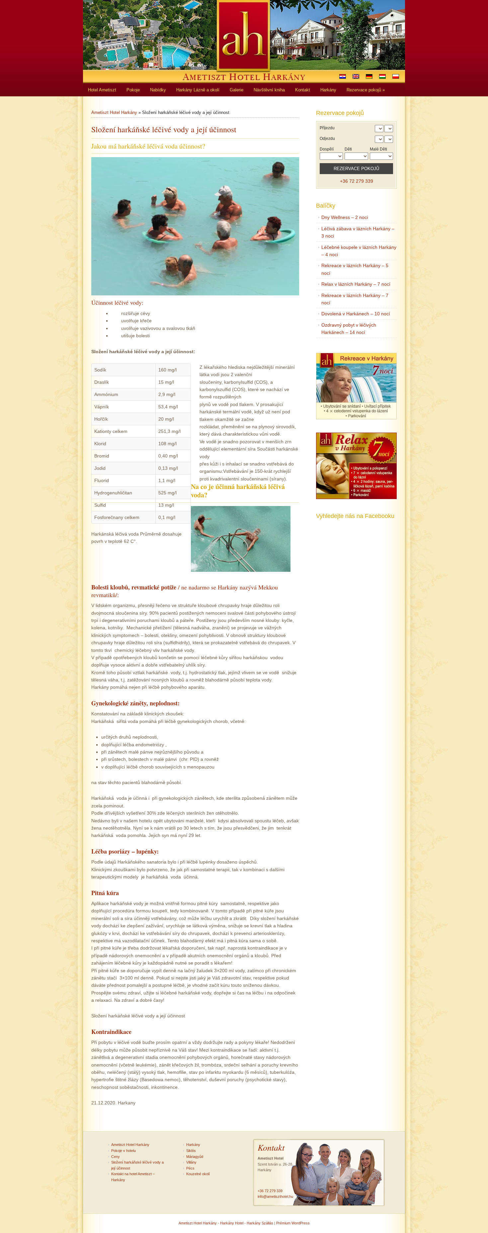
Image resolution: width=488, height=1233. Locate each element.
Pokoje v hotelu (123, 1151)
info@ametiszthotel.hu (275, 1196)
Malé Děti (378, 149)
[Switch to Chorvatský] (342, 76)
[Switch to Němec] (369, 76)
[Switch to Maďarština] (382, 76)
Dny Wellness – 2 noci (344, 217)
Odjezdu (327, 138)
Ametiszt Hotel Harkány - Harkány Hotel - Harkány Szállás (226, 1223)
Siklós (191, 1151)
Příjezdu (327, 128)
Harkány (193, 1145)
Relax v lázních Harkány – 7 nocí (355, 284)
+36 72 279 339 (356, 181)
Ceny (115, 1157)
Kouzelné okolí (198, 1174)
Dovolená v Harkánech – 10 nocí (355, 313)
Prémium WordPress (293, 1223)
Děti (348, 149)
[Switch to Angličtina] (356, 76)
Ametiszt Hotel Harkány (114, 112)
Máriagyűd (194, 1157)
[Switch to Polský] (395, 76)
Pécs (190, 1168)
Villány (191, 1162)
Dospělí (327, 149)
